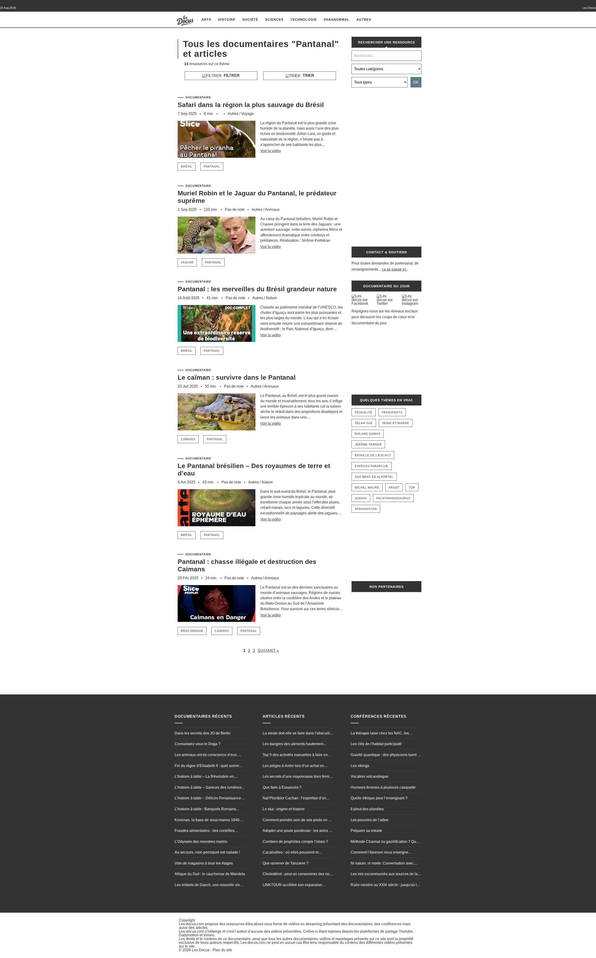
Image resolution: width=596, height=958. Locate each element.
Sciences (274, 19)
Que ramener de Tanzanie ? (285, 863)
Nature (271, 298)
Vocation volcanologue (369, 776)
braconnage (192, 631)
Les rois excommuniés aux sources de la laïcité (384, 874)
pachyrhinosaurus (393, 498)
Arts (206, 19)
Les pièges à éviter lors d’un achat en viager (293, 766)
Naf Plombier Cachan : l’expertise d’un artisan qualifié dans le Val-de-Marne (294, 798)
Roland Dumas (367, 433)
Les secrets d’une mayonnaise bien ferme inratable (297, 777)
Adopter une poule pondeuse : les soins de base (298, 831)
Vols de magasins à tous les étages (204, 863)
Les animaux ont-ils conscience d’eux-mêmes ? (206, 755)
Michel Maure (367, 487)
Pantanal (212, 166)
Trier (308, 75)
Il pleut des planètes (367, 809)
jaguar (187, 262)
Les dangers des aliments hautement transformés (293, 744)
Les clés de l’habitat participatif (376, 744)
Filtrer (231, 75)
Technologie (303, 19)
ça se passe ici (394, 269)
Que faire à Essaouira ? (282, 787)
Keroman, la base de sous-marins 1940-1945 (207, 820)
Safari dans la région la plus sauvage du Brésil (251, 104)
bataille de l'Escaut (373, 455)
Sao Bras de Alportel (374, 477)
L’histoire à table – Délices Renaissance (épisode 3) (208, 798)
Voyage (247, 114)
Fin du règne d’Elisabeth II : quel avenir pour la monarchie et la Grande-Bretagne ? (210, 766)
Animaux (272, 209)
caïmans (188, 439)
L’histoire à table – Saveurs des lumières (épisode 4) (208, 788)
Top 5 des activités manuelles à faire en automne (295, 755)
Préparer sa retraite (366, 831)
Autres (363, 19)
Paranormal (336, 19)
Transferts (392, 412)
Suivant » (268, 651)
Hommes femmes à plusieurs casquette (383, 787)
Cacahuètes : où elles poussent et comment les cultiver (290, 852)
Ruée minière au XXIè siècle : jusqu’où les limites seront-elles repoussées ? (386, 885)
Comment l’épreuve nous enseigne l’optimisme (379, 852)
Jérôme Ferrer (368, 444)
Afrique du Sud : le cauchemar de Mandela (210, 874)
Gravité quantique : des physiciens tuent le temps (385, 755)
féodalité (363, 412)
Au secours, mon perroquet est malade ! (207, 852)
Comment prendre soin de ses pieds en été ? (298, 820)
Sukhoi (361, 498)
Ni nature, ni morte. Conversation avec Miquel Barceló (382, 863)
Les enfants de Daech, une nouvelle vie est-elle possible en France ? (207, 885)
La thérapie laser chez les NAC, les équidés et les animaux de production (381, 733)
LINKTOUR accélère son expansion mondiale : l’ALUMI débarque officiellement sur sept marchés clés (292, 885)
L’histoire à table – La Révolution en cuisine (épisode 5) (204, 777)
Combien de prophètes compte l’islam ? (295, 842)
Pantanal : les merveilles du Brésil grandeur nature (257, 289)
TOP (412, 487)
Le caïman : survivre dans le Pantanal (237, 377)
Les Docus (201, 950)
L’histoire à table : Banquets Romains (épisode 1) (205, 809)
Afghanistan (366, 509)
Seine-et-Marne (395, 423)
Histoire (226, 19)
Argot (394, 487)
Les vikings (360, 766)
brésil (186, 166)
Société (250, 19)
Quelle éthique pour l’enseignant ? (379, 798)
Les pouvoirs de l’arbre (369, 820)
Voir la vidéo (270, 151)
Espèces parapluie (371, 466)
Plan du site (222, 950)
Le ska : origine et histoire (284, 809)
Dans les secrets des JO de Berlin (202, 733)
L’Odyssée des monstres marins (201, 842)
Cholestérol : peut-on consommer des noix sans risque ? (297, 874)
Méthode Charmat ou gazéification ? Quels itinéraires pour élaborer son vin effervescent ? (386, 842)
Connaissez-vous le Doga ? (197, 744)
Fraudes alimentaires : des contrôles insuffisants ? (204, 831)
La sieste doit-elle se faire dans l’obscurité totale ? (297, 733)
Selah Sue (364, 423)
